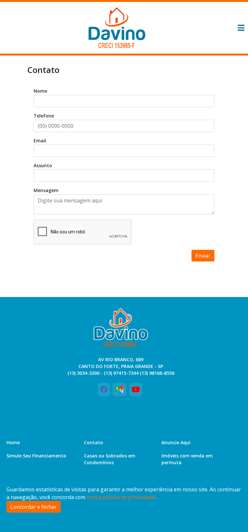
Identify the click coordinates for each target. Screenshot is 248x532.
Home (13, 442)
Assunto (43, 165)
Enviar (203, 255)
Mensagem (46, 190)
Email (40, 141)
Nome (40, 91)
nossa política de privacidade (121, 497)
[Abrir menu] (241, 28)
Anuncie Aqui (176, 442)
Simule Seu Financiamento (36, 456)
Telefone (44, 116)
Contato (93, 442)
